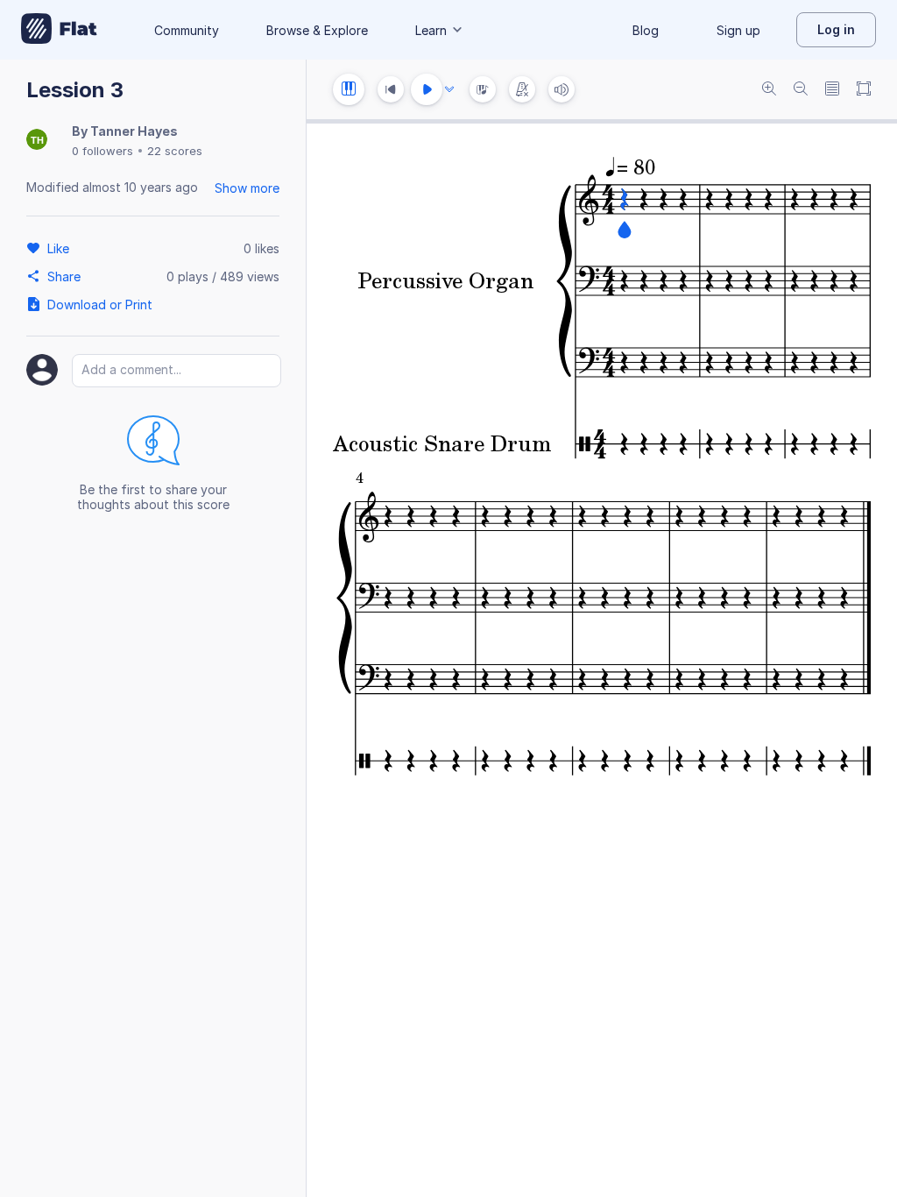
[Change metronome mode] (522, 89)
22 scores (174, 151)
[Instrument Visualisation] (483, 89)
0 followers (102, 151)
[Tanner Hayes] (36, 140)
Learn (431, 30)
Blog (645, 30)
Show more (247, 188)
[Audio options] (449, 89)
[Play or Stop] (426, 89)
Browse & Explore (317, 30)
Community (186, 30)
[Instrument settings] (348, 89)
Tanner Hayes (134, 131)
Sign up (738, 30)
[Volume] (561, 89)
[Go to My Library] (59, 29)
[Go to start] (391, 89)
